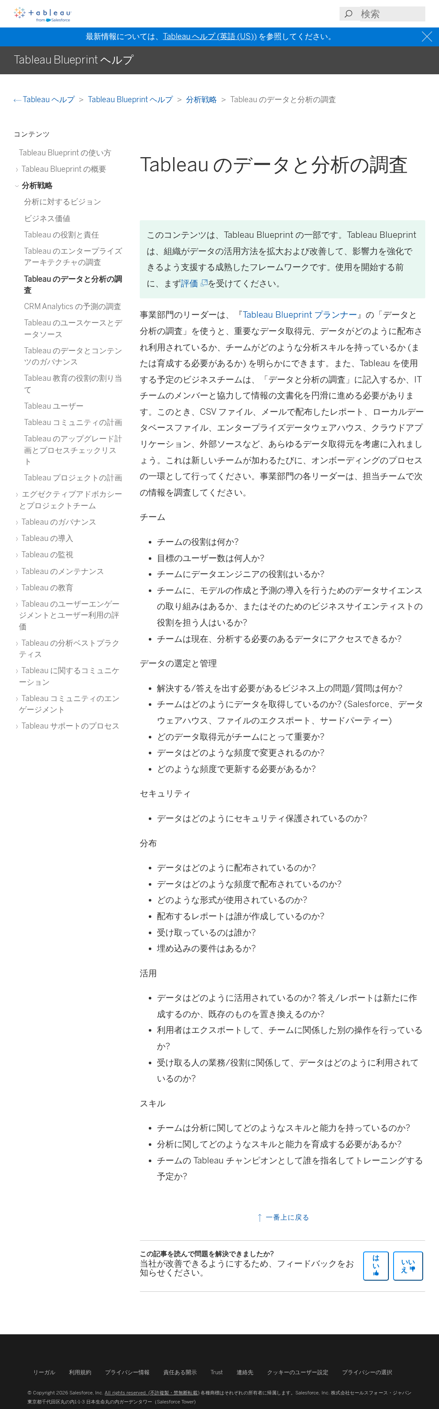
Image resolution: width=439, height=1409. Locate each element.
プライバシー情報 (127, 1372)
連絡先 (245, 1372)
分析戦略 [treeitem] (36, 185)
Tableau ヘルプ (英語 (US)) (210, 36)
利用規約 (80, 1372)
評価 (193, 283)
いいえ (408, 1266)
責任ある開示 (180, 1372)
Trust (216, 1372)
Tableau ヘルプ (48, 99)
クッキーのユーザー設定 (297, 1372)
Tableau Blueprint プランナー (300, 315)
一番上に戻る (287, 1217)
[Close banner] (428, 36)
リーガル (44, 1372)
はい (376, 1261)
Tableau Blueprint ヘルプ (131, 99)
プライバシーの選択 (367, 1372)
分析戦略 (202, 99)
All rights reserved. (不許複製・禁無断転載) (152, 1393)
